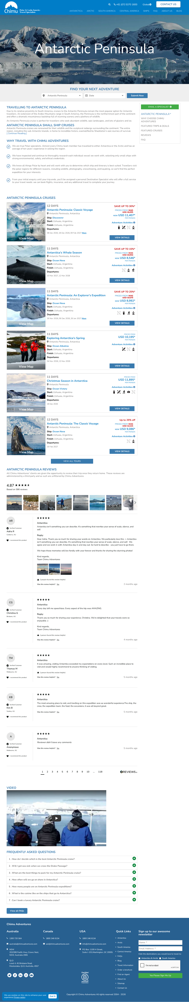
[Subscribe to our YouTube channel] (31, 975)
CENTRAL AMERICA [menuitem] (129, 11)
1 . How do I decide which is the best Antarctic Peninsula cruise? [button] (42, 859)
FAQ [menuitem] (155, 11)
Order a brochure (124, 970)
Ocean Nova (59, 260)
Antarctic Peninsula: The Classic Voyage (73, 423)
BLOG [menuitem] (179, 11)
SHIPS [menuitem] (146, 11)
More (84, 233)
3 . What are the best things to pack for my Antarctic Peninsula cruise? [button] (45, 872)
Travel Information (125, 965)
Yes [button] (58, 584)
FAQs (119, 956)
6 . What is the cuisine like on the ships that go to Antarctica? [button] (40, 893)
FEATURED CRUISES (151, 130)
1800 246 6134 (52, 938)
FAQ (143, 139)
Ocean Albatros (61, 346)
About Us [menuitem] (167, 11)
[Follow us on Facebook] (15, 975)
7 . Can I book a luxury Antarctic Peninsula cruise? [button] (34, 900)
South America (123, 947)
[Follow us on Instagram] (26, 975)
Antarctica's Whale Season (64, 252)
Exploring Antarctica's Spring (66, 338)
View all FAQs (17, 910)
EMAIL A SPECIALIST (159, 106)
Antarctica (121, 938)
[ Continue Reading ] (17, 133)
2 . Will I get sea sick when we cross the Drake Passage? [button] (38, 866)
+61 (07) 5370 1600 (126, 4)
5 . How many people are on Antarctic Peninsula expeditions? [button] (40, 886)
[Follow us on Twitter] (9, 975)
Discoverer (58, 217)
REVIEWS (146, 135)
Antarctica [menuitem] (76, 11)
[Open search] (108, 4)
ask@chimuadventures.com (57, 944)
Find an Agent (123, 974)
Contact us (168, 4)
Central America (124, 951)
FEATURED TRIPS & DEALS (155, 126)
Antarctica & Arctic (149, 958)
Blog (119, 960)
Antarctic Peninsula (155, 114)
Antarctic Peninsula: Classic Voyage (70, 210)
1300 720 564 (15, 938)
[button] (14, 502)
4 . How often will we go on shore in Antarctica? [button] (33, 879)
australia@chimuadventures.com (23, 944)
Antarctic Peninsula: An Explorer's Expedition (76, 295)
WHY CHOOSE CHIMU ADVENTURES (152, 120)
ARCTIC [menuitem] (90, 11)
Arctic (119, 942)
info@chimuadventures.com (94, 944)
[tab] (72, 859)
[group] (21, 485)
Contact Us (122, 988)
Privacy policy (19, 997)
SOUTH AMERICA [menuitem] (107, 11)
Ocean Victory (60, 388)
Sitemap (121, 983)
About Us (121, 979)
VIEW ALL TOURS (72, 461)
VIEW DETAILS (122, 237)
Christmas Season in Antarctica (67, 381)
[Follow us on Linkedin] (20, 975)
